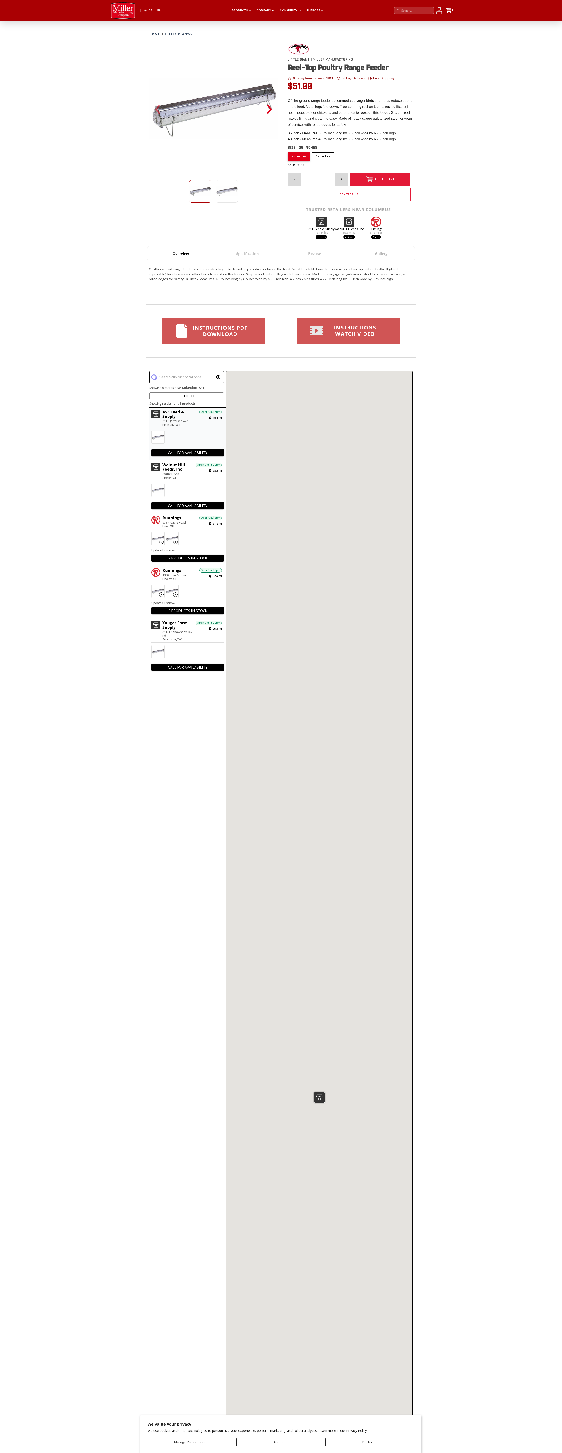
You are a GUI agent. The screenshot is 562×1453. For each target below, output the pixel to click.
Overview (181, 253)
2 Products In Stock (187, 558)
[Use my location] (218, 377)
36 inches (299, 156)
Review (314, 253)
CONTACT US (349, 194)
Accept (279, 1442)
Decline (367, 1442)
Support (313, 10)
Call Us (155, 10)
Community (288, 10)
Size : (302, 147)
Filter (189, 396)
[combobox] (186, 377)
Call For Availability (187, 452)
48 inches (323, 156)
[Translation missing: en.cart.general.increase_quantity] (341, 179)
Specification (247, 253)
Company (264, 10)
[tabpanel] (213, 109)
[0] (448, 10)
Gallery (381, 253)
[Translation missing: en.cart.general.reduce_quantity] (294, 179)
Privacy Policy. (356, 1430)
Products (240, 10)
